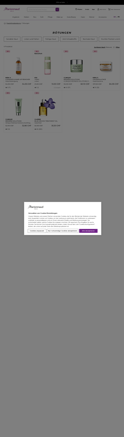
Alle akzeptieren (88, 231)
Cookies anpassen (37, 231)
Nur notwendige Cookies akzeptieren (62, 231)
